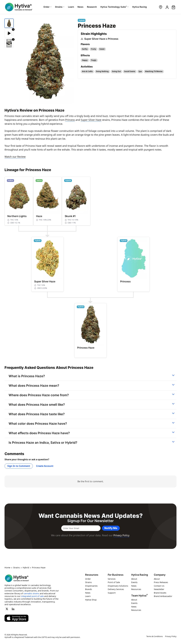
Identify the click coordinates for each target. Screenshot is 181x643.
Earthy (85, 49)
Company (159, 575)
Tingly (93, 60)
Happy (85, 60)
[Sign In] (167, 7)
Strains (16, 568)
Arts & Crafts (87, 71)
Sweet (101, 49)
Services (112, 579)
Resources (91, 575)
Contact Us (159, 585)
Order (88, 579)
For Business (115, 575)
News (87, 592)
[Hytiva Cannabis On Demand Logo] (19, 7)
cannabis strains (31, 593)
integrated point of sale (32, 596)
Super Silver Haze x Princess (101, 38)
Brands (88, 589)
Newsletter (159, 589)
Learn (88, 596)
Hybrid (26, 568)
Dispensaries (91, 585)
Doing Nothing (102, 71)
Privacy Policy (121, 535)
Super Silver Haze (91, 119)
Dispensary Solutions (118, 585)
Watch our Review (15, 156)
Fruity (93, 49)
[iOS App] (16, 618)
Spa (140, 71)
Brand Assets (160, 592)
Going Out (116, 71)
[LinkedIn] (13, 609)
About (134, 579)
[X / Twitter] (7, 609)
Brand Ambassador (163, 596)
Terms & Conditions (154, 636)
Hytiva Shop (91, 599)
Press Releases (161, 582)
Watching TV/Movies (153, 71)
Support (112, 592)
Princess (70, 119)
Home (7, 568)
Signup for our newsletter (90, 521)
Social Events (129, 71)
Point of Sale (114, 582)
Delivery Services (116, 589)
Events (134, 582)
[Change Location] (160, 7)
